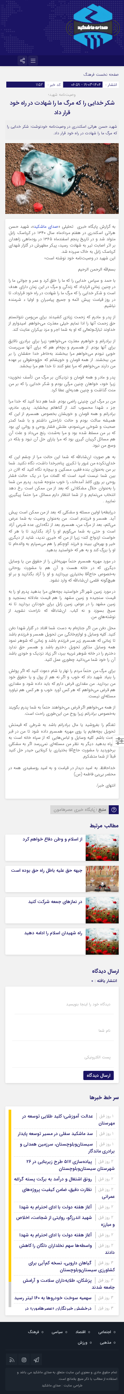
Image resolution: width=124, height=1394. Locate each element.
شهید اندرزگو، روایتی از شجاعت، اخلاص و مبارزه (65, 1221)
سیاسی (57, 1332)
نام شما (104, 1031)
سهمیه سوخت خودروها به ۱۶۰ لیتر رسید (53, 1298)
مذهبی (105, 1342)
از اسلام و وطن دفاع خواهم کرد (52, 839)
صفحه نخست (107, 74)
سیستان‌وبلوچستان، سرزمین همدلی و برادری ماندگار (67, 1148)
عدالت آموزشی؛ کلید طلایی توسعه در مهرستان (68, 1120)
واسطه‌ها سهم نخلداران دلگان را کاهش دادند (67, 1249)
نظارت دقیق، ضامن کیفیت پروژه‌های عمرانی (68, 1193)
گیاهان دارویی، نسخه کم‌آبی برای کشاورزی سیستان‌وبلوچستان (71, 1266)
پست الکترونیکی (97, 1057)
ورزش (82, 1342)
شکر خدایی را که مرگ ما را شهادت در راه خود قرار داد (62, 107)
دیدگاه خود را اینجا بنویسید (88, 1004)
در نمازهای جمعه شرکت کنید (55, 901)
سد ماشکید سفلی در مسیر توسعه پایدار (55, 1133)
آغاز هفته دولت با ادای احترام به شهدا (56, 1207)
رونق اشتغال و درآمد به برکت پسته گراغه (53, 1179)
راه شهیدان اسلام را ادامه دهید (53, 933)
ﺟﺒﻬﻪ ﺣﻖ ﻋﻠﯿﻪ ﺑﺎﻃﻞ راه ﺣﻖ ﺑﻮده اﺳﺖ (46, 870)
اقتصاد (80, 1332)
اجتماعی (104, 1332)
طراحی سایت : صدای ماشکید (62, 1385)
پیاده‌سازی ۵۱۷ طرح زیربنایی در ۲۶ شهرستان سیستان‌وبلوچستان (70, 1165)
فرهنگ (89, 74)
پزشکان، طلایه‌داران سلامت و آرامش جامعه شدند (69, 1284)
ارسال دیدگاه (98, 1075)
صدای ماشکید (46, 226)
